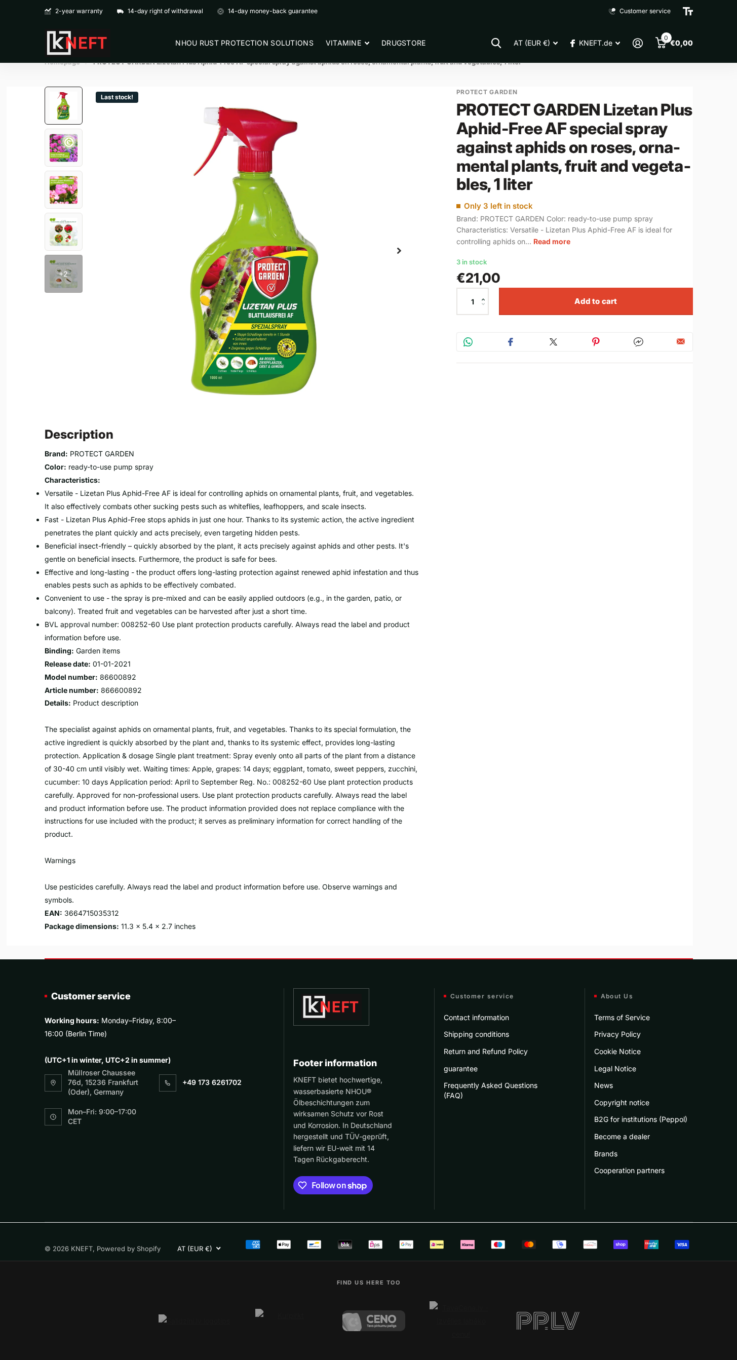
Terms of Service (622, 1017)
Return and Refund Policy (486, 1051)
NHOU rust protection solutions (244, 42)
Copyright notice (621, 1102)
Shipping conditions (476, 1034)
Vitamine (343, 42)
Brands (605, 1153)
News (603, 1085)
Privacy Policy (617, 1034)
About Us (617, 996)
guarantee (461, 1068)
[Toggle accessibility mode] (688, 11)
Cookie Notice (617, 1051)
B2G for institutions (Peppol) (640, 1119)
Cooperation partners (629, 1170)
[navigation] (64, 106)
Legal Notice (615, 1068)
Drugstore (403, 42)
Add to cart (595, 301)
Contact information (476, 1017)
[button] (486, 292)
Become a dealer (622, 1136)
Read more (551, 241)
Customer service (91, 996)
